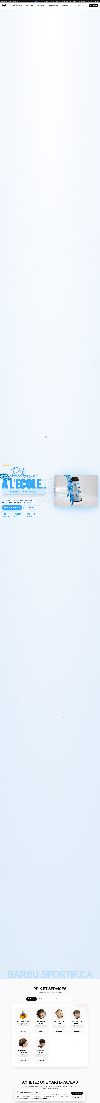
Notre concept (46, 1)
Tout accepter (77, 1093)
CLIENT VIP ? (38, 1)
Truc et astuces (53, 5)
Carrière (52, 1)
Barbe (42, 999)
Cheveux (69, 999)
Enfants (32, 999)
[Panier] (86, 5)
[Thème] (83, 5)
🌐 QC (77, 5)
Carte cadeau (82, 1)
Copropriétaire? (90, 1)
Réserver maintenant (11, 507)
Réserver (94, 5)
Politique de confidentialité (40, 1098)
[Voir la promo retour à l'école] (76, 491)
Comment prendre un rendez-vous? (70, 1)
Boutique (31, 507)
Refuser (77, 1097)
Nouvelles (65, 5)
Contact (97, 1)
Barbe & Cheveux (55, 999)
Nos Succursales (41, 5)
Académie (58, 1)
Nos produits (30, 5)
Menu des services (18, 5)
